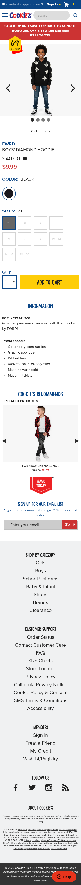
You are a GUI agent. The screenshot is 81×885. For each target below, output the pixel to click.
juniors (54, 829)
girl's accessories (68, 829)
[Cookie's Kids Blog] (65, 789)
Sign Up (70, 525)
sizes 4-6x (46, 840)
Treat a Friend (41, 743)
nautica (58, 843)
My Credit (40, 751)
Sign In (53, 4)
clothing (22, 835)
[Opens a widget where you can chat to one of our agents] (64, 877)
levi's (65, 843)
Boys (40, 570)
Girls (40, 563)
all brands (36, 846)
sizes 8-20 (53, 838)
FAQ (40, 653)
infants (24, 838)
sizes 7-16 (57, 840)
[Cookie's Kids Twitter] (32, 789)
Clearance (40, 610)
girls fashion (44, 848)
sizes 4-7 (42, 838)
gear (37, 835)
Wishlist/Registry (40, 759)
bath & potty (10, 835)
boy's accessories (57, 832)
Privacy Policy (40, 677)
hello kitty (73, 843)
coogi (40, 843)
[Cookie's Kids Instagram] (48, 789)
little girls (22, 829)
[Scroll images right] (77, 441)
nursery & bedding (67, 835)
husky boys (29, 832)
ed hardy (49, 843)
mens (62, 838)
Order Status (40, 637)
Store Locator (40, 668)
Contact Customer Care (40, 645)
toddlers (33, 838)
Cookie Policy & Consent (41, 692)
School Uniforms (40, 579)
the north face (11, 846)
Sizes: (8, 211)
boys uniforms (64, 846)
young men (41, 832)
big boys (18, 832)
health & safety (48, 835)
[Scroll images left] (4, 441)
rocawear (25, 846)
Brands (40, 602)
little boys (8, 832)
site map (63, 848)
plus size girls (44, 829)
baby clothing (12, 819)
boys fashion (30, 848)
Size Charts (40, 661)
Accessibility (40, 708)
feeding (30, 835)
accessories (72, 838)
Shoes (40, 594)
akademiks (20, 843)
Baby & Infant (40, 586)
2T (9, 223)
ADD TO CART (49, 282)
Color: (10, 179)
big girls (32, 829)
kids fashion (71, 816)
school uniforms (55, 816)
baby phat (32, 843)
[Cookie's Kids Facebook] (15, 789)
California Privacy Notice (40, 684)
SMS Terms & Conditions (40, 700)
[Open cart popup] (77, 4)
